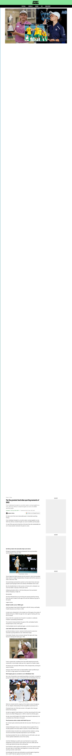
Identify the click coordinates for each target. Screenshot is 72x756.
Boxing (36, 6)
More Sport (47, 6)
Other (11, 497)
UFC (42, 6)
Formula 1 (30, 6)
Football (24, 6)
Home (7, 497)
